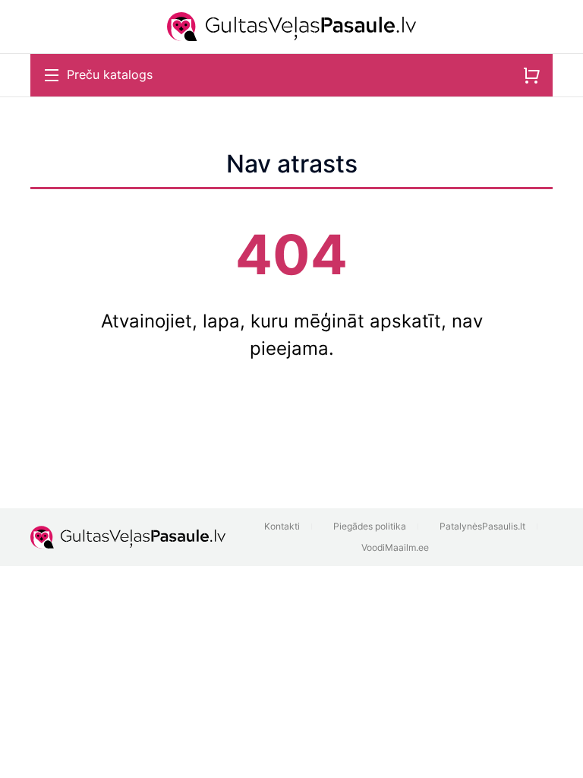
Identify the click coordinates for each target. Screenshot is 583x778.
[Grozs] (531, 75)
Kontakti (282, 526)
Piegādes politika (369, 526)
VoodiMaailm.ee (395, 547)
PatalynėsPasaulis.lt (482, 526)
